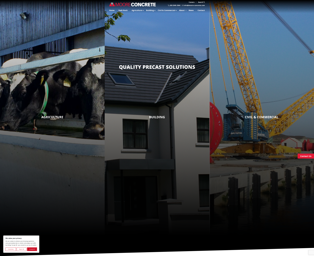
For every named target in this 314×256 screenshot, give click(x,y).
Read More (51, 130)
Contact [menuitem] (201, 10)
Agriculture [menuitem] (137, 10)
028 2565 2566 (174, 5)
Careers (191, 2)
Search (200, 2)
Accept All (32, 249)
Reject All (21, 249)
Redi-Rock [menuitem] (123, 10)
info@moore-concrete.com (194, 5)
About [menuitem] (182, 10)
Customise (11, 249)
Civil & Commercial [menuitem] (166, 10)
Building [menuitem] (150, 10)
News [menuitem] (191, 10)
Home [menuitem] (111, 10)
